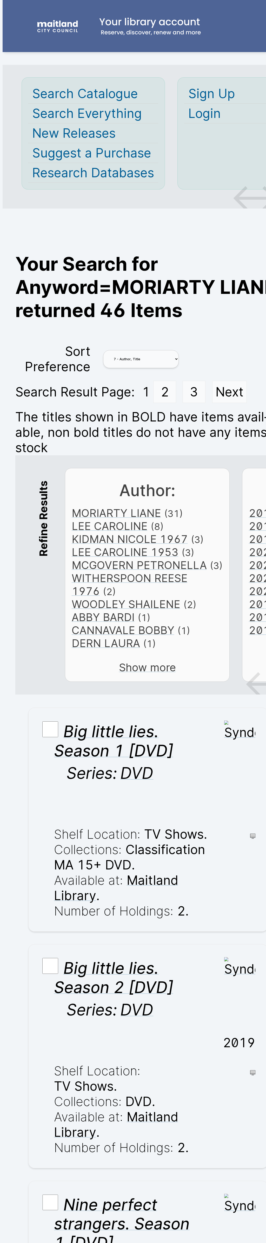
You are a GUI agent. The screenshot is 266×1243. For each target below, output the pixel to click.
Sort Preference (57, 359)
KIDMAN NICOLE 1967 (130, 539)
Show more (147, 667)
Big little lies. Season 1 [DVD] (113, 741)
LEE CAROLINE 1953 (125, 552)
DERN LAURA (106, 643)
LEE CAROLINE (110, 526)
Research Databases (93, 172)
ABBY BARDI (103, 617)
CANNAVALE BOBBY (123, 630)
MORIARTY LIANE (116, 513)
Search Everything (87, 113)
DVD (136, 773)
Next (229, 392)
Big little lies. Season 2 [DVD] (113, 977)
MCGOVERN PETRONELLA (139, 565)
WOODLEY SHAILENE (126, 604)
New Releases (74, 133)
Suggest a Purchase (91, 153)
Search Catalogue (85, 93)
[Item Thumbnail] (239, 732)
